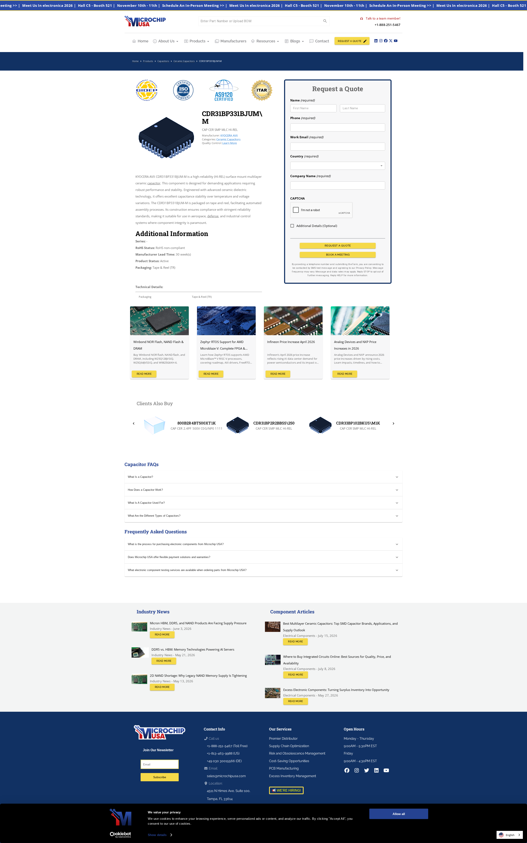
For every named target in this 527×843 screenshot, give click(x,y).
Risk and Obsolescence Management (297, 753)
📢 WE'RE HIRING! (286, 790)
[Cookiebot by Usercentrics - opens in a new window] (121, 835)
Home (143, 41)
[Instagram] (381, 41)
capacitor (153, 183)
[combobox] (337, 166)
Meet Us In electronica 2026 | (69, 5)
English (510, 835)
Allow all (399, 814)
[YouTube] (396, 41)
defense (212, 216)
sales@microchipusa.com (226, 776)
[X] (391, 41)
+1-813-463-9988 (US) (223, 753)
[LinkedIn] (376, 41)
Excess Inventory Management (292, 776)
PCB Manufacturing (284, 768)
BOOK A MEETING (338, 254)
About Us (166, 41)
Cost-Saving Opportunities (289, 761)
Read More (144, 373)
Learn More (229, 143)
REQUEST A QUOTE (349, 41)
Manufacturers (233, 41)
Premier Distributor (283, 739)
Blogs (295, 41)
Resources (266, 41)
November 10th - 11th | (159, 5)
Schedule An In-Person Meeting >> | (215, 5)
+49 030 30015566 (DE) (224, 761)
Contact (322, 41)
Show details (157, 835)
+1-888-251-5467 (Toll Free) (227, 746)
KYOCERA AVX (229, 135)
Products (197, 41)
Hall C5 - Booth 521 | (116, 5)
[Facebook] (386, 41)
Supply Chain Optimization (289, 746)
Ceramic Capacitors (228, 139)
